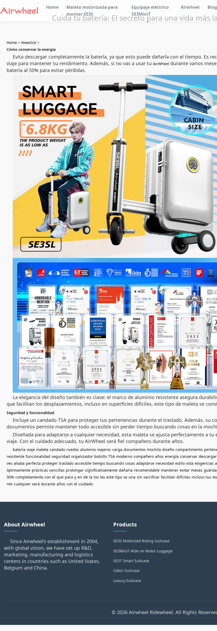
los (96, 477)
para (69, 477)
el (53, 477)
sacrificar (151, 477)
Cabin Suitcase (126, 570)
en (80, 477)
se (125, 477)
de (85, 477)
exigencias (204, 463)
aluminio (88, 449)
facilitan (168, 477)
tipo (118, 477)
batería (19, 449)
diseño (168, 449)
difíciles (183, 477)
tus (208, 477)
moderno (124, 456)
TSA (111, 456)
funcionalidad (38, 456)
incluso (198, 477)
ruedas (72, 449)
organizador (82, 456)
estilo (180, 463)
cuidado (86, 483)
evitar (185, 470)
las (102, 477)
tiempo (99, 463)
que (60, 477)
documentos (135, 449)
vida (189, 463)
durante (48, 483)
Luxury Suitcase (127, 580)
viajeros (104, 449)
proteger (50, 463)
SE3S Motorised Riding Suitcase (141, 540)
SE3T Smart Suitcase (131, 560)
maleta (42, 449)
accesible (83, 463)
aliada (19, 463)
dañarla (126, 470)
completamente (29, 477)
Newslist (28, 42)
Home (52, 7)
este (110, 477)
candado (57, 449)
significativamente (101, 470)
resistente (15, 456)
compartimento (189, 449)
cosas (130, 463)
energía (172, 456)
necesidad (165, 463)
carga (117, 449)
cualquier (22, 483)
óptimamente (18, 470)
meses (196, 470)
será (36, 483)
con (47, 477)
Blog (212, 7)
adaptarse (145, 463)
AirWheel (161, 63)
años (159, 456)
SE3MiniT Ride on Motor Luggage (143, 550)
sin (139, 477)
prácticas (40, 470)
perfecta (33, 463)
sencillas (57, 470)
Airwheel (190, 7)
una (132, 477)
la (90, 477)
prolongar (75, 470)
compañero (144, 456)
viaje (31, 449)
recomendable (147, 470)
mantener (169, 470)
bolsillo (100, 456)
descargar (208, 456)
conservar (188, 456)
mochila (154, 449)
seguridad (61, 456)
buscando (115, 463)
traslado (66, 463)
